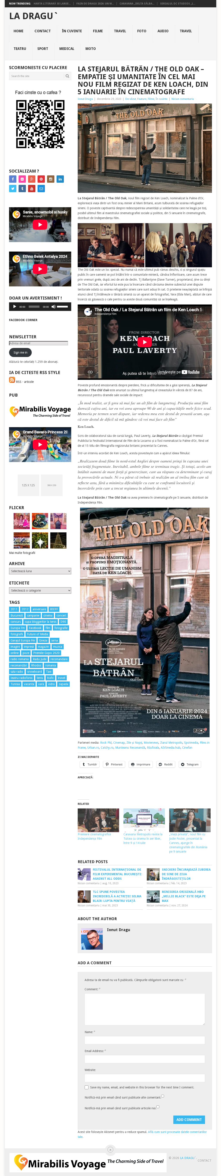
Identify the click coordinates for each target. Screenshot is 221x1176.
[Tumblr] (22, 188)
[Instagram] (50, 179)
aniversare (39, 609)
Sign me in (20, 352)
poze (26, 653)
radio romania (20, 659)
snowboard (34, 671)
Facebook (35, 628)
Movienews (151, 742)
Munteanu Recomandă (130, 747)
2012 (25, 609)
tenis (40, 678)
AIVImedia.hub (170, 747)
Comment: (92, 989)
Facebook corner (23, 320)
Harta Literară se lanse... (52, 3)
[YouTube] (31, 188)
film (48, 628)
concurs (16, 621)
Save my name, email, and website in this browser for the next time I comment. (142, 1087)
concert (61, 615)
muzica (57, 646)
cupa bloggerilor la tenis (40, 621)
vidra (51, 684)
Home (18, 31)
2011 (14, 609)
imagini (15, 646)
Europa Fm (18, 628)
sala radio (17, 671)
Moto (90, 49)
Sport (42, 49)
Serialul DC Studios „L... (177, 3)
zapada (63, 684)
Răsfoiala (153, 747)
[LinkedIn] (60, 179)
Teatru (20, 49)
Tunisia (15, 684)
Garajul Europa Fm (23, 640)
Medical (66, 49)
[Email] (41, 188)
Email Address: (95, 1051)
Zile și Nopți (134, 742)
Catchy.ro (107, 747)
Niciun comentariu (183, 98)
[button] (111, 245)
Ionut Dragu (85, 98)
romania (50, 665)
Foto (141, 31)
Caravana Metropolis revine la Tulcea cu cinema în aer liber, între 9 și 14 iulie (143, 839)
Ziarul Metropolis (171, 742)
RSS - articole (24, 381)
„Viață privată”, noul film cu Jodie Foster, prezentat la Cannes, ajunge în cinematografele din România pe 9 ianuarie (188, 843)
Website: (90, 1070)
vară (41, 684)
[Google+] (31, 179)
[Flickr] (22, 179)
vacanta (29, 684)
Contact (43, 31)
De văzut (130, 98)
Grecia (43, 640)
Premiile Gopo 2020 (46, 653)
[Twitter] (12, 188)
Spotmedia (191, 742)
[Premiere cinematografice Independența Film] (98, 820)
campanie (33, 615)
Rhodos (36, 665)
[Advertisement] (26, 767)
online (15, 653)
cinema (47, 615)
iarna (54, 640)
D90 (63, 621)
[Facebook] (12, 179)
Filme (98, 31)
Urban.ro (93, 747)
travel (61, 678)
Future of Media (37, 634)
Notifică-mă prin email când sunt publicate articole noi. (120, 1108)
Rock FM (106, 742)
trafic (50, 678)
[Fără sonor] (53, 306)
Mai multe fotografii (22, 553)
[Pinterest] (41, 179)
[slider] (63, 306)
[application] (40, 306)
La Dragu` (33, 16)
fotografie (61, 628)
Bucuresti (17, 615)
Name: (90, 1032)
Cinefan (187, 747)
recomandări (19, 665)
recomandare (59, 659)
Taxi (48, 671)
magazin (43, 646)
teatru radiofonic (22, 678)
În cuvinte (72, 31)
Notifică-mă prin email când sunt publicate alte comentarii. (123, 1097)
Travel (120, 31)
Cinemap (119, 742)
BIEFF (54, 609)
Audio (163, 31)
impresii (29, 646)
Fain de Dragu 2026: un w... (95, 3)
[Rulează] (15, 306)
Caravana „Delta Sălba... (137, 3)
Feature (142, 98)
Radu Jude (39, 659)
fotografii (17, 634)
